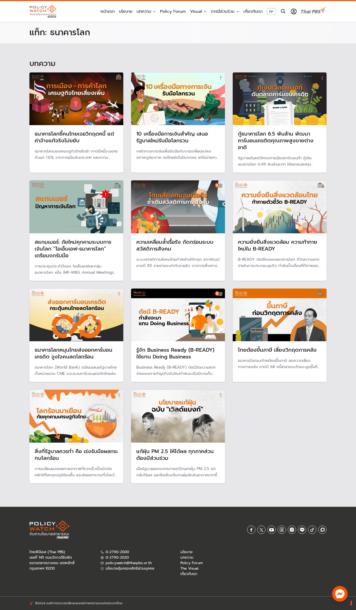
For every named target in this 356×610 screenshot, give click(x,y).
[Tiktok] (312, 530)
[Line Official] (302, 530)
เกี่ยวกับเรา (253, 11)
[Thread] (282, 530)
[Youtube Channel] (271, 530)
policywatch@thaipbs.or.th (129, 563)
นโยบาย (125, 11)
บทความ (186, 557)
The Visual (189, 568)
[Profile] (294, 11)
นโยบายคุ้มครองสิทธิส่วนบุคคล (130, 568)
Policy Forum (173, 11)
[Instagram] (292, 530)
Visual (196, 11)
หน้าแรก (108, 11)
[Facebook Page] (251, 530)
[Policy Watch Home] (42, 11)
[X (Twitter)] (261, 530)
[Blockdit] (322, 530)
